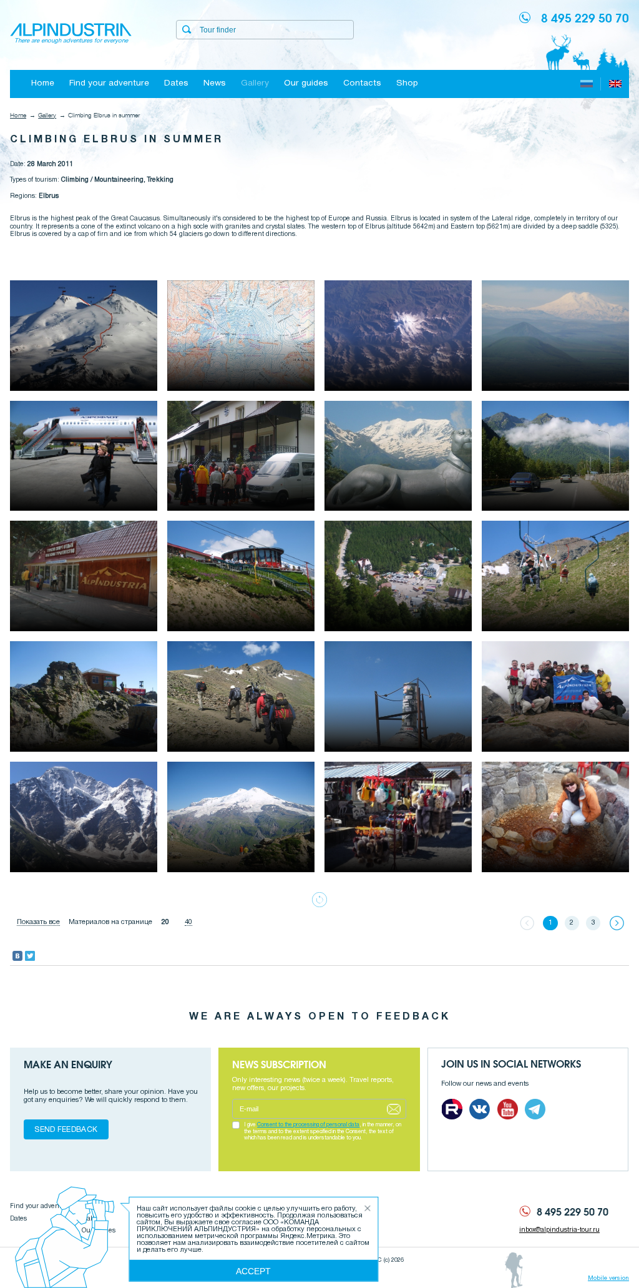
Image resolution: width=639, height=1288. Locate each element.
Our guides (306, 83)
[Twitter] (30, 956)
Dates (176, 83)
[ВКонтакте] (17, 956)
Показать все (38, 922)
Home (42, 83)
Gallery (255, 83)
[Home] (71, 34)
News (214, 83)
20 (165, 922)
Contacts (362, 83)
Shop (407, 83)
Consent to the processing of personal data (308, 1125)
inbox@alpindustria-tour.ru (559, 1230)
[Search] (187, 29)
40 (188, 922)
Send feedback (65, 1129)
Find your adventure (109, 83)
